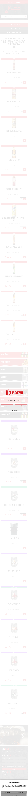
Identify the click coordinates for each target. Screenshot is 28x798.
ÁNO (7, 406)
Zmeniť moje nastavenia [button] (13, 795)
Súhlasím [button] (7, 792)
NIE (21, 406)
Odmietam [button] (20, 792)
